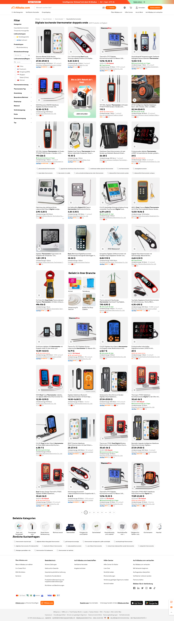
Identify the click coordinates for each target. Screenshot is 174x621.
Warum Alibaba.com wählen (24, 564)
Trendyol (106, 612)
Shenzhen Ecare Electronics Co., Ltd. (111, 69)
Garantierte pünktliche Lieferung (55, 572)
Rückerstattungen (109, 576)
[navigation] (23, 266)
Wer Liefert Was (116, 612)
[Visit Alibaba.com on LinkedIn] (138, 588)
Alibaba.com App (123, 603)
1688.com (65, 612)
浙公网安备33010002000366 (119, 618)
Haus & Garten (47, 19)
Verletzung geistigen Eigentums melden (116, 580)
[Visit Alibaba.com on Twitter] (142, 588)
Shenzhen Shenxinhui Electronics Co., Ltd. (113, 217)
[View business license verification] (105, 618)
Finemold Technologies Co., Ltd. (78, 65)
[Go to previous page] (82, 512)
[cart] (131, 8)
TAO (101, 612)
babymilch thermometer (147, 546)
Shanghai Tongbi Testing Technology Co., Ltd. (146, 161)
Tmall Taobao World (75, 612)
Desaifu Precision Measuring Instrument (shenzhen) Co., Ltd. (50, 161)
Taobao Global (93, 612)
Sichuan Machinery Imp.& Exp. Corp (79, 160)
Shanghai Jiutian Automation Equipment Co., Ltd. (146, 216)
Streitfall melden (109, 572)
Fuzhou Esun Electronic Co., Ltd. (46, 113)
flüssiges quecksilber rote (23, 550)
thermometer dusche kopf (23, 541)
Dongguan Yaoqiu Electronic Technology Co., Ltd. (50, 262)
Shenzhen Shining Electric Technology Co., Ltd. (50, 216)
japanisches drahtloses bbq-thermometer (73, 168)
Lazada (85, 612)
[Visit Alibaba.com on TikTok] (154, 588)
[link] (171, 602)
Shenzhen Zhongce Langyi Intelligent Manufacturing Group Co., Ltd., (146, 115)
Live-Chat (107, 568)
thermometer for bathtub (66, 550)
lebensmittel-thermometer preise (119, 173)
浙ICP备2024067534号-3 (138, 618)
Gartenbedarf (59, 19)
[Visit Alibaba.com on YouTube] (150, 588)
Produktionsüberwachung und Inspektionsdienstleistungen (54, 580)
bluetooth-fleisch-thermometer (53, 546)
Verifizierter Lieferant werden (142, 576)
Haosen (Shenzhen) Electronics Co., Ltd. (112, 310)
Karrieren (18, 576)
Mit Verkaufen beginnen (140, 568)
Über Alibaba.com (21, 560)
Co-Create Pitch (21, 568)
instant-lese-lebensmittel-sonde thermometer (121, 546)
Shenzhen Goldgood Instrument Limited (48, 65)
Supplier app (84, 603)
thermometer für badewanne (44, 550)
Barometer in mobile (64, 173)
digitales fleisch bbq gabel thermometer (48, 541)
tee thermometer (124, 168)
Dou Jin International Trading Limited (111, 115)
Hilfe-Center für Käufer (111, 564)
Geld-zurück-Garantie (51, 568)
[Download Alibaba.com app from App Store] (137, 603)
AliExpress (56, 612)
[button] (103, 7)
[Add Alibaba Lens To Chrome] (47, 603)
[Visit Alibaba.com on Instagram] (146, 588)
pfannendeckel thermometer (47, 168)
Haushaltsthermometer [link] (73, 19)
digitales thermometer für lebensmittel (27, 546)
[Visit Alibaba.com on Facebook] (134, 588)
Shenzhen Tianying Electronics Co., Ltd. (144, 264)
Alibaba (37, 19)
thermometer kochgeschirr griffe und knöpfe (97, 541)
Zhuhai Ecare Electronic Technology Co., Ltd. (114, 262)
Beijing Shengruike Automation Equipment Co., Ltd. (146, 67)
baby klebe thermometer (46, 173)
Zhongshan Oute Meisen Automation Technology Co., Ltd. (50, 309)
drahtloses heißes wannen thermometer (101, 168)
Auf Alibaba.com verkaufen (141, 564)
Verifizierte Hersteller (81, 564)
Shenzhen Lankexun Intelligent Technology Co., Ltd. (114, 160)
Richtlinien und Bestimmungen (54, 585)
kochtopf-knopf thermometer (124, 541)
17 (110, 512)
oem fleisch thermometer (94, 546)
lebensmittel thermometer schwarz (144, 173)
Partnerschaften (138, 580)
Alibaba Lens (20, 603)
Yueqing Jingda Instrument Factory (79, 262)
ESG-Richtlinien (20, 572)
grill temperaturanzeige (72, 541)
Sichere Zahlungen (51, 564)
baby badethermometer (75, 546)
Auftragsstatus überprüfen (141, 572)
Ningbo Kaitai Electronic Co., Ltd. (78, 216)
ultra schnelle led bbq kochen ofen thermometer (90, 173)
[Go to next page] (114, 512)
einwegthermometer (141, 168)
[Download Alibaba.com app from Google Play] (151, 603)
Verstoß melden (109, 583)
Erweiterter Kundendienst (53, 576)
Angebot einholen (79, 568)
